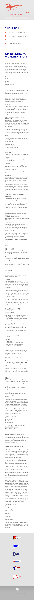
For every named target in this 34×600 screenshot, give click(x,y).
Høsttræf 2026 (12, 40)
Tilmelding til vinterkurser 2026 (18, 36)
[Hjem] (13, 7)
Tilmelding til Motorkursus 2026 (18, 32)
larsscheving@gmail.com (11, 276)
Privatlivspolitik (21, 594)
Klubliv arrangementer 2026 (16, 43)
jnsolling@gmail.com (10, 428)
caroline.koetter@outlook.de (11, 147)
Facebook (17, 589)
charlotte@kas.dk (9, 489)
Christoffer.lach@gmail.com (11, 427)
